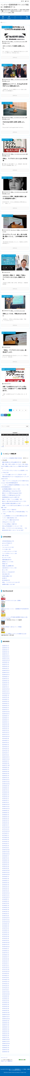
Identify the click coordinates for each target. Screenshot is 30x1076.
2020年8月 (5, 763)
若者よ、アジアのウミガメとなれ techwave (12, 528)
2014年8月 (5, 901)
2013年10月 (5, 921)
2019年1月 (5, 802)
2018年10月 (5, 808)
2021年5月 (5, 746)
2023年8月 (5, 695)
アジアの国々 (6, 549)
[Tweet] (2, 415)
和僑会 (4, 563)
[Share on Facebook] (5, 415)
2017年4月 (5, 841)
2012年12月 (5, 942)
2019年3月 (5, 798)
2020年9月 (5, 761)
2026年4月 (5, 649)
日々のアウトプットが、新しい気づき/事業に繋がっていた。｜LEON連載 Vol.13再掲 (15, 236)
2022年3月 (5, 726)
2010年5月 (5, 1004)
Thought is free (23, 1072)
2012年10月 (5, 946)
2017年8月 (5, 835)
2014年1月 (5, 915)
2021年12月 (5, 732)
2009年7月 (5, 1025)
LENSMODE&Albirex (8, 541)
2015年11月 (5, 872)
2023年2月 (5, 707)
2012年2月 (5, 963)
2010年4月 (5, 1006)
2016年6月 (5, 860)
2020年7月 (5, 765)
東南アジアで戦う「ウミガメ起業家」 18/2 (12, 499)
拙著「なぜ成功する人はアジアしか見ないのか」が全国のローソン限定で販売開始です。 (14, 388)
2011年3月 (5, 985)
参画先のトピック (7, 561)
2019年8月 (5, 788)
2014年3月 (5, 911)
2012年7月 (5, 952)
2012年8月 (5, 950)
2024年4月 (5, 682)
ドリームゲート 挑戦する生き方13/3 (10, 519)
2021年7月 (5, 742)
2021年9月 (5, 738)
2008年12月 (6, 1039)
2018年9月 (5, 810)
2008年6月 (5, 1051)
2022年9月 (5, 715)
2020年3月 (5, 773)
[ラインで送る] (8, 415)
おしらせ (5, 545)
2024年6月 (5, 680)
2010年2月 (5, 1010)
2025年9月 (5, 662)
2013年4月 (5, 934)
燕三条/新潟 (6, 580)
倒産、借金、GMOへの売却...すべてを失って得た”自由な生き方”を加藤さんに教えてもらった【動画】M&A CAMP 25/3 (14, 466)
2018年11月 (5, 806)
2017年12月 (5, 827)
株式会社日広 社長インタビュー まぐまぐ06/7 (12, 530)
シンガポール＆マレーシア (9, 551)
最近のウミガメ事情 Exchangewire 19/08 (11, 493)
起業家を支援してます (8, 584)
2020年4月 (5, 771)
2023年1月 (5, 709)
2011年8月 (5, 975)
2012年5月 (5, 957)
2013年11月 (5, 919)
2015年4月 (5, 884)
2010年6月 (5, 1002)
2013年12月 (5, 917)
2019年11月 (5, 781)
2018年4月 (5, 818)
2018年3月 (5, 820)
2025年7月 (5, 664)
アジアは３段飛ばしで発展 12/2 (9, 524)
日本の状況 (6, 574)
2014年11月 (5, 895)
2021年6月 (5, 744)
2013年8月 (5, 926)
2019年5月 (5, 794)
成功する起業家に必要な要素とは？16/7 (11, 503)
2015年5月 (5, 882)
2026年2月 (5, 652)
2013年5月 (5, 932)
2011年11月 (5, 969)
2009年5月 (5, 1029)
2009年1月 (5, 1037)
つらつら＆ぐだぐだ (8, 547)
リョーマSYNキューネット (9, 553)
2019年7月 (5, 790)
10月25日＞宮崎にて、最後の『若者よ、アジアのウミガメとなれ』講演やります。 (15, 277)
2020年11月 (5, 759)
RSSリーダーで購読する (6, 1061)
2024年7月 (5, 678)
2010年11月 (5, 992)
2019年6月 (5, 792)
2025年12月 (5, 656)
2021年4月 (5, 748)
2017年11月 (5, 829)
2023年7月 (5, 697)
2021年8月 (5, 740)
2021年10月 (5, 736)
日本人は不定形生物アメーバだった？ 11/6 (12, 526)
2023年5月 (5, 701)
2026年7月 (5, 645)
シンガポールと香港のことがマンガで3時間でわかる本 (13, 633)
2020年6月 (5, 767)
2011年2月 (5, 987)
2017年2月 (5, 845)
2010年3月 (5, 1008)
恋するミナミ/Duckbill (8, 572)
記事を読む (15, 57)
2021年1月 (5, 755)
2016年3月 (5, 866)
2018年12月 (5, 804)
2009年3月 (5, 1033)
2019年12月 (5, 779)
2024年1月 (5, 687)
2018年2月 (5, 823)
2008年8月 (5, 1047)
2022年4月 (5, 724)
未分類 (4, 578)
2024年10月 (5, 674)
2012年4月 (5, 959)
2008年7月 (5, 1049)
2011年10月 (5, 971)
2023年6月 (5, 699)
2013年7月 (5, 928)
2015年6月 (5, 880)
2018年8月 (5, 812)
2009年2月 (5, 1035)
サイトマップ (4, 1057)
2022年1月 (5, 730)
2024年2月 (5, 684)
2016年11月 (5, 851)
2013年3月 (5, 936)
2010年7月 (5, 1000)
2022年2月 (5, 728)
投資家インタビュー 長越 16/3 (9, 509)
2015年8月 (5, 878)
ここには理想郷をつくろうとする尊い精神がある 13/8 (14, 515)
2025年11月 (5, 658)
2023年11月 (5, 691)
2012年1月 (5, 965)
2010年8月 (5, 998)
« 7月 (2, 446)
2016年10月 (5, 853)
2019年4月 (5, 796)
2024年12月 (5, 670)
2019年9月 (5, 785)
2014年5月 (5, 907)
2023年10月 (5, 693)
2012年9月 (5, 948)
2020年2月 (5, 775)
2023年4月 (5, 703)
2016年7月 (5, 858)
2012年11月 (5, 944)
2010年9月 (5, 996)
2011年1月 (5, 989)
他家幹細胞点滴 (6, 559)
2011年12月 (5, 967)
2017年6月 (5, 837)
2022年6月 (5, 720)
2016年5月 (5, 862)
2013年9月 (5, 924)
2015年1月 (5, 891)
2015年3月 (5, 886)
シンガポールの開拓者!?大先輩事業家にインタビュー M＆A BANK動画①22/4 (15, 486)
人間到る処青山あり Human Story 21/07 (11, 491)
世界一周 (5, 555)
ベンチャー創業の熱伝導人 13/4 (9, 517)
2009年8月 (5, 1022)
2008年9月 (5, 1045)
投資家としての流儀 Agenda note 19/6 (11, 495)
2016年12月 (5, 849)
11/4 (26, 528)
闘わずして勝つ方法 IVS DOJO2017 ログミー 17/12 (14, 501)
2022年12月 (5, 711)
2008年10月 (6, 1043)
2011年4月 (5, 983)
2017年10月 (5, 831)
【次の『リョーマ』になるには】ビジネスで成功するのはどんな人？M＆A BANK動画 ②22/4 (15, 481)
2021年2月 (5, 752)
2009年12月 (6, 1014)
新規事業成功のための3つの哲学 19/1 (10, 497)
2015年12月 (5, 870)
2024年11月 (5, 672)
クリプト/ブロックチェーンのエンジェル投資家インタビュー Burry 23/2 (14, 471)
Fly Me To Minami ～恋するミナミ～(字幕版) (11, 626)
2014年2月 (5, 913)
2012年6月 (5, 954)
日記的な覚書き (7, 576)
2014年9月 (5, 899)
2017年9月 (5, 833)
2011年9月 (5, 973)
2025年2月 (5, 668)
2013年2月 (5, 938)
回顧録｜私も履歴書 (8, 565)
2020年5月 (5, 769)
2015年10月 (5, 874)
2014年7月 (5, 903)
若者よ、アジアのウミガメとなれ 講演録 (11, 600)
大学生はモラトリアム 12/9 (8, 522)
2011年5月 (5, 981)
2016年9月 (5, 856)
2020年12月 (5, 757)
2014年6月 (5, 905)
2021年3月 (5, 750)
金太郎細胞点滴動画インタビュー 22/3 (11, 489)
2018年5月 (5, 816)
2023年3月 (5, 705)
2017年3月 (5, 843)
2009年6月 (5, 1027)
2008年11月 (5, 1041)
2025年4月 (5, 666)
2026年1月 (5, 654)
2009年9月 (5, 1020)
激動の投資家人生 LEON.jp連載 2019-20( (11, 462)
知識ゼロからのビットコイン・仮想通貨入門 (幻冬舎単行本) (15, 608)
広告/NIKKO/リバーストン (9, 567)
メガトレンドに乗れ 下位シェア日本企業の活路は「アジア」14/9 (14, 512)
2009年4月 (5, 1031)
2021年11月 (5, 734)
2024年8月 (5, 676)
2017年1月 (5, 847)
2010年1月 (5, 1012)
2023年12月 (5, 689)
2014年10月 (5, 897)
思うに (4, 570)
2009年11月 (5, 1016)
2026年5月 (5, 647)
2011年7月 (5, 977)
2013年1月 (5, 940)
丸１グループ (14, 230)
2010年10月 (5, 994)
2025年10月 (6, 660)
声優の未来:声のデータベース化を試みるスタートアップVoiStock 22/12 (15, 477)
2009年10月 (6, 1018)
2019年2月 (5, 800)
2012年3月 (5, 961)
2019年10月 (5, 783)
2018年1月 (5, 825)
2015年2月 (5, 889)
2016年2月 (5, 868)
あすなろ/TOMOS (7, 543)
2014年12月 (5, 893)
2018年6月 (5, 814)
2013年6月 (5, 930)
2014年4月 (5, 909)
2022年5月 (5, 722)
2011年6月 (5, 979)
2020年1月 (5, 777)
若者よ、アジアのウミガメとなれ (17, 41)
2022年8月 (5, 717)
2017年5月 (5, 839)
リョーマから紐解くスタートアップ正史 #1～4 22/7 (14, 474)
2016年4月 (5, 864)
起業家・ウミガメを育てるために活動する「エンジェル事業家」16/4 (15, 506)
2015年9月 (5, 876)
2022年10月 (5, 713)
